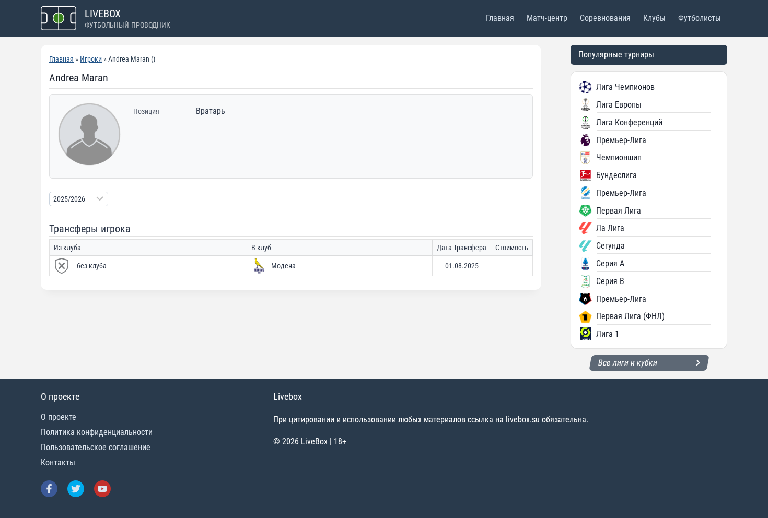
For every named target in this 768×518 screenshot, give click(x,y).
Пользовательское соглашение (95, 447)
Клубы (654, 18)
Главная (500, 18)
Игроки (91, 59)
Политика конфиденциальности (97, 432)
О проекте (58, 417)
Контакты (58, 462)
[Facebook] (49, 488)
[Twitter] (75, 488)
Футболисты (699, 18)
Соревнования (605, 18)
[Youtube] (102, 488)
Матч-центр (547, 18)
